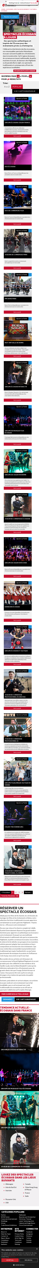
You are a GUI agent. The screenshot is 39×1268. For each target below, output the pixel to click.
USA (7, 1203)
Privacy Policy (19, 1234)
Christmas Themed (25, 1219)
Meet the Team (6, 1234)
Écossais (4, 11)
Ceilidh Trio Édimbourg (14, 827)
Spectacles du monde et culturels (25, 9)
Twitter (28, 1238)
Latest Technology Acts (26, 1221)
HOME (3, 9)
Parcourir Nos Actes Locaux (15, 994)
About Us (4, 1232)
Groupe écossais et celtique (16, 651)
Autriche (8, 1191)
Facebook (29, 1232)
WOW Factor (5, 1217)
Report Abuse (5, 1238)
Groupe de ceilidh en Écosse (16, 563)
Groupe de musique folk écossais (16, 1088)
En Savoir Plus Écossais (24, 71)
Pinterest (29, 1236)
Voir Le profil (17, 136)
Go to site (33, 3)
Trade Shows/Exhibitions (9, 1225)
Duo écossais (10, 166)
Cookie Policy (19, 1236)
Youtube (28, 1240)
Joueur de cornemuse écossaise (17, 519)
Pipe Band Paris (10, 298)
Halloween (22, 1215)
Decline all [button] (28, 1260)
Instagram (29, 1234)
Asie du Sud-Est (10, 1187)
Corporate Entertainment (9, 1219)
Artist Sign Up (19, 1238)
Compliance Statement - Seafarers (5, 1242)
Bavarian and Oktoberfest (27, 1217)
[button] (19, 1265)
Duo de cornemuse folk (14, 210)
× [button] (37, 1249)
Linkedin (29, 1242)
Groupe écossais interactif (16, 386)
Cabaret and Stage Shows (27, 1223)
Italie (27, 1196)
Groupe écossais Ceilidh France (17, 122)
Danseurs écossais (12, 607)
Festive (3, 1215)
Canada (27, 1184)
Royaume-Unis (10, 1199)
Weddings (4, 1221)
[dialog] (19, 1257)
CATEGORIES (9, 9)
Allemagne (9, 1184)
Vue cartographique (25, 91)
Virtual (3, 1223)
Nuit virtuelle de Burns (14, 342)
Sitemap (17, 1244)
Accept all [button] (10, 1260)
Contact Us (4, 1236)
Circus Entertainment (26, 1225)
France (27, 1193)
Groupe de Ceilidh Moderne (15, 475)
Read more (12, 1256)
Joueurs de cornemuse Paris (16, 254)
